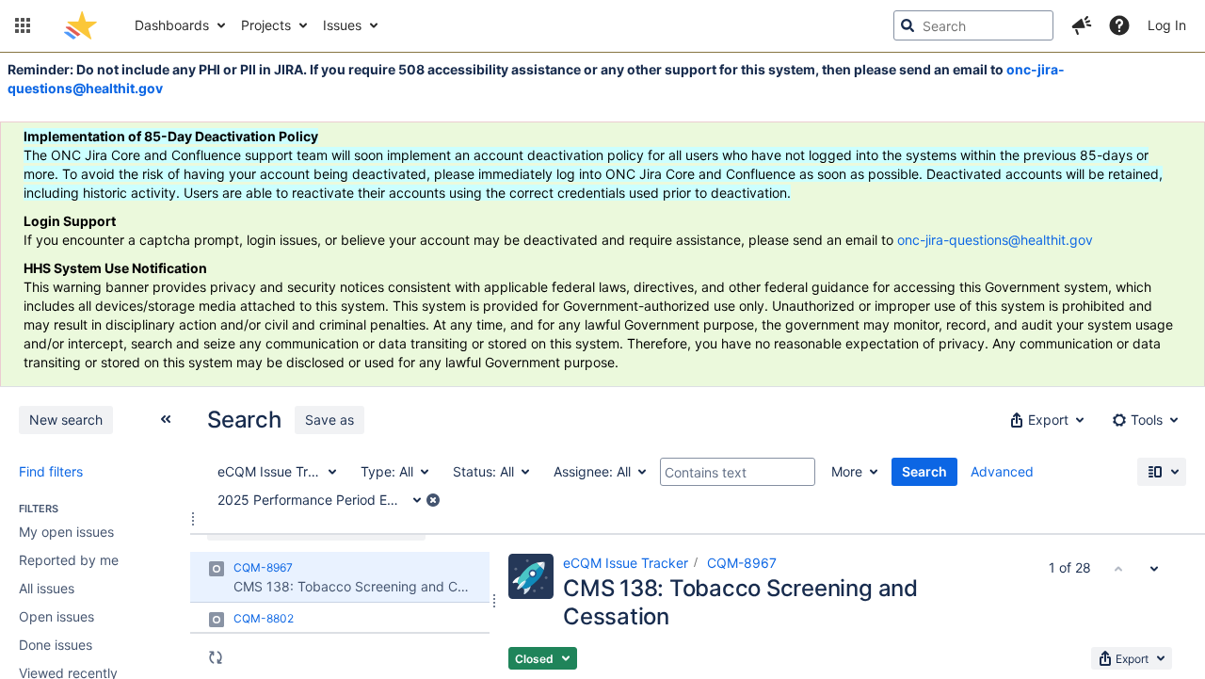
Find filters (51, 471)
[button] (22, 25)
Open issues (56, 616)
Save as (329, 420)
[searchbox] (973, 25)
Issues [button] (342, 25)
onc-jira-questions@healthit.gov (995, 240)
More (846, 471)
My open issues (66, 532)
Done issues (55, 645)
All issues (46, 588)
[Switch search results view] (1161, 472)
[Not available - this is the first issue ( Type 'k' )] (1118, 568)
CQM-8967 (742, 563)
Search (924, 471)
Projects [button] (266, 25)
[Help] (1119, 25)
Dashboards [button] (172, 25)
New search (66, 420)
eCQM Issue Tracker (625, 563)
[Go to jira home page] (80, 25)
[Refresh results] (215, 657)
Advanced (1002, 471)
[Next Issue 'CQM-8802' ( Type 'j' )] (1154, 568)
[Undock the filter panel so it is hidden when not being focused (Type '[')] (166, 419)
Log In (1167, 25)
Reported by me (69, 560)
